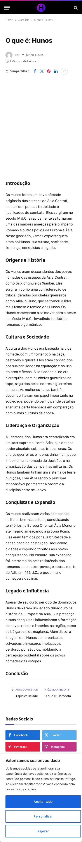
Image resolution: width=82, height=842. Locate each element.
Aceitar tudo (43, 801)
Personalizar (43, 816)
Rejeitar (43, 831)
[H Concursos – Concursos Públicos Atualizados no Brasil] (41, 8)
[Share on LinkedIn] (55, 71)
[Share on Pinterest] (48, 71)
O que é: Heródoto (57, 696)
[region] (41, 797)
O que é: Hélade (26, 696)
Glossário (23, 20)
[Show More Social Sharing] (64, 71)
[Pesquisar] (75, 8)
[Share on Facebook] (34, 71)
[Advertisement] (41, 117)
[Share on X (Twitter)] (41, 71)
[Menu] (7, 8)
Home (9, 20)
